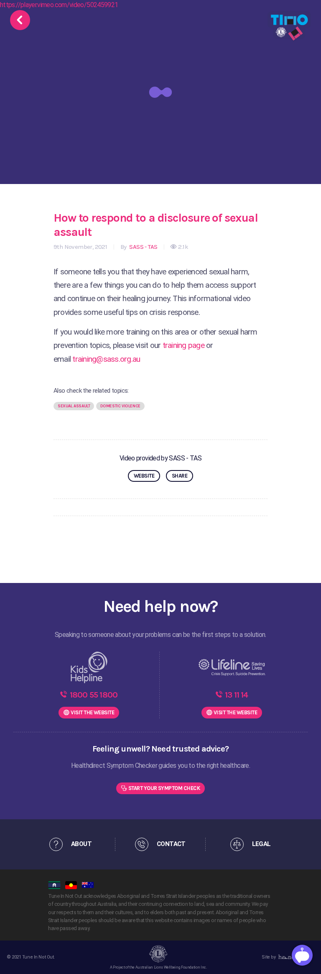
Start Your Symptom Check (164, 788)
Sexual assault (74, 406)
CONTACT (171, 844)
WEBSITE (144, 476)
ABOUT (81, 844)
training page (183, 345)
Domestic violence (120, 406)
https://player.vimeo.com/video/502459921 (59, 5)
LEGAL (261, 844)
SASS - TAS (142, 247)
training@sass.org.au (106, 359)
